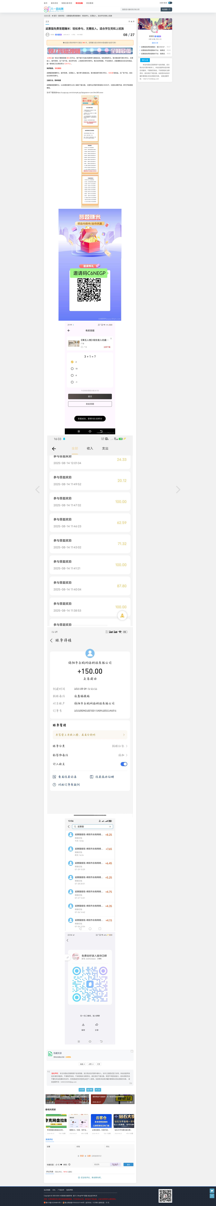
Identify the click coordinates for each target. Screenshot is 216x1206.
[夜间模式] (170, 3)
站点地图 (47, 1190)
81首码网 (63, 1196)
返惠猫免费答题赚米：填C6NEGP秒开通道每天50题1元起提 (162, 47)
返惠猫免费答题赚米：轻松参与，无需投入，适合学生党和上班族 (89, 16)
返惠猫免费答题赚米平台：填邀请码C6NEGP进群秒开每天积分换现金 (165, 54)
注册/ (162, 3)
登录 (165, 3)
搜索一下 (167, 9)
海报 (90, 1090)
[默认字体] (132, 21)
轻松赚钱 (58, 68)
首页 (45, 3)
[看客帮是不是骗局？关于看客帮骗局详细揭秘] (178, 489)
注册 (89, 1156)
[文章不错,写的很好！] (57, 1164)
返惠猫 (49, 58)
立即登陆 (68, 1057)
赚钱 (68, 58)
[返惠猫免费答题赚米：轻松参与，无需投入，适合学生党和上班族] (90, 151)
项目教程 (89, 3)
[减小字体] (129, 21)
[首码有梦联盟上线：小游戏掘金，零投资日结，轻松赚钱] (37, 489)
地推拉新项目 (66, 3)
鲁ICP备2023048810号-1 (54, 1203)
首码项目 (54, 3)
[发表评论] (212, 1191)
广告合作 (61, 1190)
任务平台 (67, 64)
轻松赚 (110, 73)
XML (54, 1190)
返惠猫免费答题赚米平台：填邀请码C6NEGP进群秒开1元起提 (162, 50)
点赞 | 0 (91, 1064)
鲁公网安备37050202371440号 (74, 1203)
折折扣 (56, 34)
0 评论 (73, 34)
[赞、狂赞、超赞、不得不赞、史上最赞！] (61, 1164)
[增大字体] (134, 21)
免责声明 (69, 1190)
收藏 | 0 (82, 1064)
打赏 (98, 1064)
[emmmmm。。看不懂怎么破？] (59, 1164)
